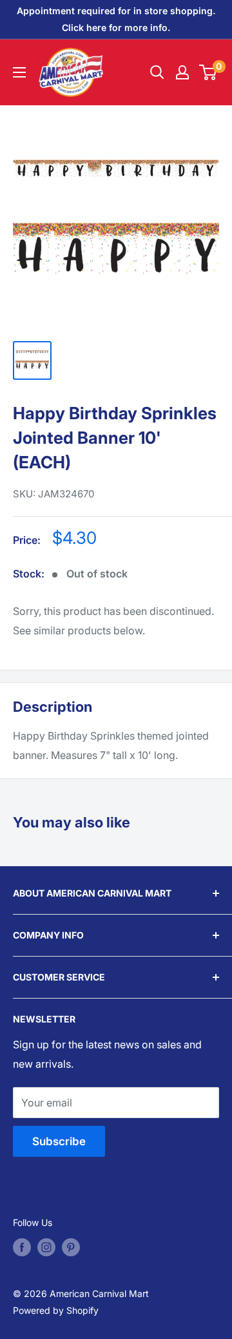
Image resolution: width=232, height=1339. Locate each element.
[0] (208, 72)
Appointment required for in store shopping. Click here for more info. (116, 19)
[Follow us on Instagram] (46, 1247)
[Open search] (157, 72)
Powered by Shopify (56, 1310)
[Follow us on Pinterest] (71, 1247)
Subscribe (59, 1141)
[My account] (182, 72)
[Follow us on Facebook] (22, 1247)
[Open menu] (19, 72)
